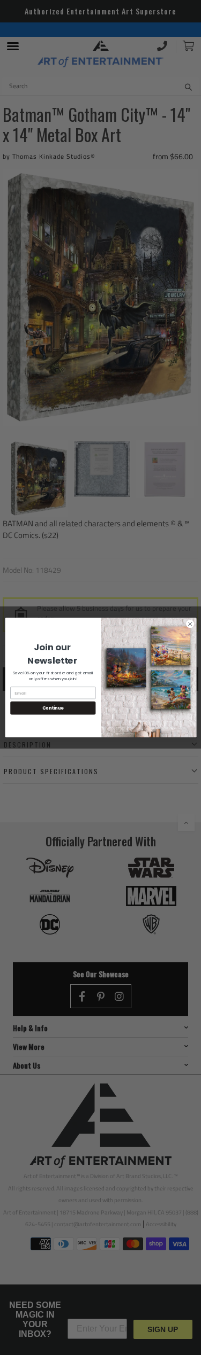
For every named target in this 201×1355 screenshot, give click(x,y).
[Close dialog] (189, 624)
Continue (52, 708)
